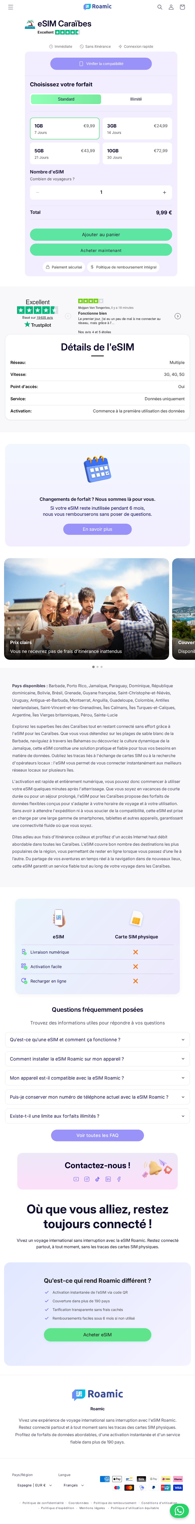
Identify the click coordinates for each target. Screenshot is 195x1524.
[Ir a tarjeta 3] (102, 667)
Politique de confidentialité (43, 1503)
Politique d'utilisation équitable (135, 1508)
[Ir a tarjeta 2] (97, 667)
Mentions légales (92, 1508)
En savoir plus (97, 529)
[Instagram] (87, 1179)
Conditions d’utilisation (159, 1503)
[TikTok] (97, 1179)
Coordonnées (79, 1503)
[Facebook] (119, 1179)
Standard (66, 99)
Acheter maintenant (101, 250)
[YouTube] (76, 1179)
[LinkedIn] (108, 1179)
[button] (10, 7)
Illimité (136, 99)
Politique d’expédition (57, 1508)
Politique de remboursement (115, 1503)
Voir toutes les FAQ (97, 1135)
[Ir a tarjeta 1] (93, 667)
